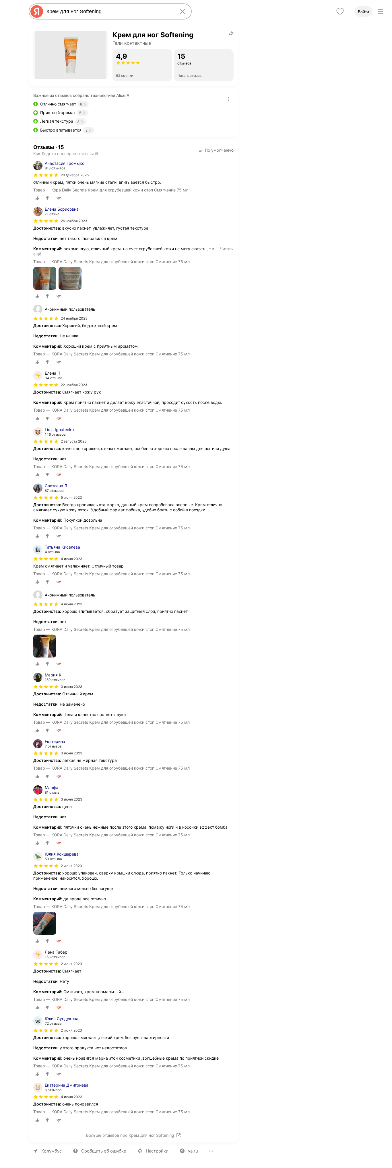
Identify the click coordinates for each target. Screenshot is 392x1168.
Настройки (157, 1151)
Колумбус (51, 1151)
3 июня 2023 (71, 753)
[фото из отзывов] (44, 279)
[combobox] (109, 11)
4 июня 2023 (71, 559)
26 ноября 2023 (74, 221)
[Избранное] (340, 11)
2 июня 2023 (71, 866)
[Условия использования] (228, 99)
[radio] (37, 198)
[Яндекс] (36, 11)
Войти (363, 11)
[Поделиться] (231, 33)
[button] (216, 150)
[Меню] (380, 11)
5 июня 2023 (71, 497)
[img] (46, 175)
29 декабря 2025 (75, 175)
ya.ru (193, 1151)
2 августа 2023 (74, 441)
